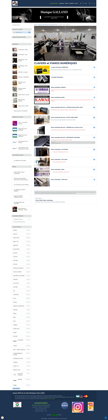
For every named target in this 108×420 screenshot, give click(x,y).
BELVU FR (15, 241)
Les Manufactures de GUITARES (19, 203)
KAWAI (15, 302)
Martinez (15, 309)
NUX (14, 321)
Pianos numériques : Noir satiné (59, 159)
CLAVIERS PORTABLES (57, 77)
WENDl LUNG (16, 370)
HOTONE (15, 287)
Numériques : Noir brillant (22, 60)
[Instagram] (77, 407)
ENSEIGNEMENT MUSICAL (18, 219)
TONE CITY (16, 366)
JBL (14, 290)
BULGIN (15, 253)
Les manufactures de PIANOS (21, 184)
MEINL (15, 313)
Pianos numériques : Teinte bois (59, 179)
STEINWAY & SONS (18, 358)
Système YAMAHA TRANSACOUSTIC (18, 196)
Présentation (61, 3)
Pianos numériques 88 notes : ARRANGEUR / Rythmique (65, 137)
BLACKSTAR (16, 249)
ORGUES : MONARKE (23, 77)
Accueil (35, 24)
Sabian (14, 332)
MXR (14, 317)
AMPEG (15, 230)
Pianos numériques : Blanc (57, 169)
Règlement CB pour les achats (49, 398)
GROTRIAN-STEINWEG (19, 275)
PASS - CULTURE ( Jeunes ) (22, 123)
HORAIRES (71, 3)
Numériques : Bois (22, 54)
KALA (14, 298)
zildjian (15, 385)
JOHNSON (16, 294)
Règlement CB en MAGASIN (22, 129)
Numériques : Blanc (23, 49)
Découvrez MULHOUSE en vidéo (19, 221)
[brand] (15, 3)
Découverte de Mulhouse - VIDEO (22, 209)
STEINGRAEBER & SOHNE (17, 354)
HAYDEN (15, 279)
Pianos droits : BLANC (23, 94)
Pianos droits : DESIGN (21, 100)
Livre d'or (76, 3)
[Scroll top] (105, 417)
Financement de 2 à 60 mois (23, 142)
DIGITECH (15, 260)
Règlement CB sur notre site (22, 135)
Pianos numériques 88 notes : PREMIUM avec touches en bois (67, 127)
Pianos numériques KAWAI (58, 97)
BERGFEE (15, 245)
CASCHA (15, 256)
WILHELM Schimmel (20, 374)
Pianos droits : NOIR (23, 106)
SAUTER (15, 336)
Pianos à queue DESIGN (22, 89)
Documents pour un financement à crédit (23, 148)
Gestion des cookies (63, 418)
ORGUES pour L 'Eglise (22, 82)
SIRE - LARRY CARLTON (19, 349)
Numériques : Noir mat (22, 66)
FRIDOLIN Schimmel (18, 268)
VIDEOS (40, 198)
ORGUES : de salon (23, 72)
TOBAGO (15, 362)
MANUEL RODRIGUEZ (18, 306)
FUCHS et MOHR (17, 271)
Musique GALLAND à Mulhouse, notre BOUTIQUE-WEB (47, 24)
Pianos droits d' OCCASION (20, 111)
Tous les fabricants (16, 388)
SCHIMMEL (20, 340)
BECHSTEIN (16, 237)
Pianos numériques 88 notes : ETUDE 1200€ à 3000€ (64, 117)
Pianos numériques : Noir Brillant (59, 149)
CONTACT (67, 3)
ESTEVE (15, 264)
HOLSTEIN (16, 283)
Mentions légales (44, 418)
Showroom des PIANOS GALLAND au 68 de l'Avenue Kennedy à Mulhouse (21, 179)
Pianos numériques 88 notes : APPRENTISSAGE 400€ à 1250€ (67, 107)
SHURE (15, 345)
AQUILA (15, 234)
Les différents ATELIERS (20, 160)
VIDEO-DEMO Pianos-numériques (44, 200)
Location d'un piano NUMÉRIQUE (59, 67)
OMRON (15, 324)
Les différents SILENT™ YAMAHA (20, 190)
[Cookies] (2, 417)
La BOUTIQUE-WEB (53, 3)
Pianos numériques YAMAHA (58, 87)
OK (29, 32)
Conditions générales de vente (53, 418)
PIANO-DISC (16, 328)
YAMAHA (20, 379)
